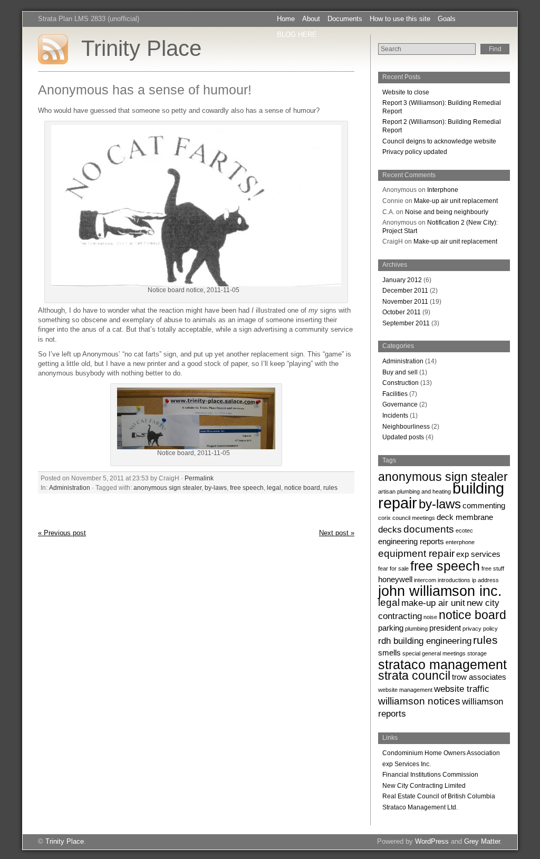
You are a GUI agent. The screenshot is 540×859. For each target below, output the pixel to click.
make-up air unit (433, 602)
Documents (344, 19)
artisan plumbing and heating (414, 491)
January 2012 (402, 280)
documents (428, 529)
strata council (414, 675)
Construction (400, 383)
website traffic (461, 688)
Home (286, 19)
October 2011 (401, 312)
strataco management (442, 664)
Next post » (336, 533)
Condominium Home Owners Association (441, 753)
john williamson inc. (440, 591)
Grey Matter (482, 841)
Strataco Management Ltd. (420, 807)
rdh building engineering (424, 640)
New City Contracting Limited (424, 785)
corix (384, 518)
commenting (483, 505)
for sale (399, 568)
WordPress (432, 841)
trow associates (479, 677)
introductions (454, 580)
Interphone (442, 190)
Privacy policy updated (414, 152)
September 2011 (406, 323)
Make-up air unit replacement (456, 201)
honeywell (395, 579)
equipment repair (416, 553)
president (445, 628)
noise (430, 617)
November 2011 (405, 301)
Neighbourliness (406, 426)
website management (405, 690)
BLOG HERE (297, 34)
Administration (69, 487)
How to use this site (400, 19)
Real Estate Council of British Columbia (438, 796)
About (311, 19)
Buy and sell (400, 372)
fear (383, 568)
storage (477, 653)
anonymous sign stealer (167, 487)
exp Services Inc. (406, 764)
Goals (447, 19)
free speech (247, 487)
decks (390, 529)
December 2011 (405, 290)
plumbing (416, 628)
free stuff (492, 568)
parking (390, 628)
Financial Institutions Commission (430, 774)
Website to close (405, 92)
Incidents (395, 415)
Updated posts (403, 437)
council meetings (413, 518)
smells (389, 653)
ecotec (464, 530)
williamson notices (419, 701)
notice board (302, 487)
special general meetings (434, 653)
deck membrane (465, 517)
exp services (478, 554)
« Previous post (62, 533)
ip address (485, 580)
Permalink (199, 478)
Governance (400, 404)
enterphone (460, 542)
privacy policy (480, 628)
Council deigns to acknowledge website (439, 141)
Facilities (395, 394)
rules (330, 487)
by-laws (216, 487)
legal (274, 487)
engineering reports (411, 541)
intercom (425, 580)
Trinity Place (141, 48)
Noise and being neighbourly (446, 212)
